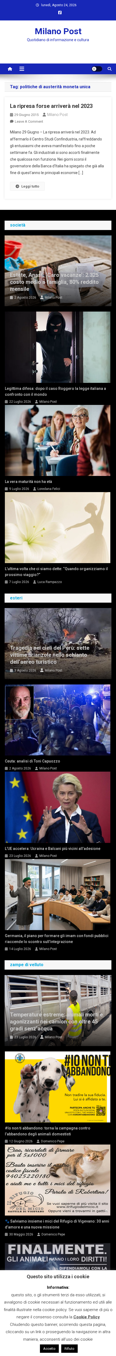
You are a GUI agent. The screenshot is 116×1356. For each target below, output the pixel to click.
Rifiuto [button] (69, 1349)
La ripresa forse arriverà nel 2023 (51, 106)
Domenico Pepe (52, 1141)
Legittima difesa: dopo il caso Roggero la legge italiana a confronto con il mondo (55, 391)
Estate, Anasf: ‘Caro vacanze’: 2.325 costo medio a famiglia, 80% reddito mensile (54, 282)
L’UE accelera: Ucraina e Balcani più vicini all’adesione (52, 848)
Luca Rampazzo (49, 582)
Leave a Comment (29, 121)
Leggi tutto (30, 186)
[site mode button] (96, 69)
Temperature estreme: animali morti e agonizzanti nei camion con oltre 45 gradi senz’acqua (56, 1021)
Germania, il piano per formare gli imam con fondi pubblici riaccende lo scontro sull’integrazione (56, 939)
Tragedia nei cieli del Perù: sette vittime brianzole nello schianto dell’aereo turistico (49, 655)
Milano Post (58, 31)
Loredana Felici (48, 489)
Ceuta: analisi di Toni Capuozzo (32, 761)
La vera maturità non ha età (28, 481)
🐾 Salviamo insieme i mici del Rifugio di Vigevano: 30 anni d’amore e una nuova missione (57, 1224)
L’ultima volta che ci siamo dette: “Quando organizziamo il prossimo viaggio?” (56, 572)
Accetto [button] (49, 1349)
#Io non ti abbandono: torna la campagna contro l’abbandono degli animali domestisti (47, 1131)
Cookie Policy (86, 1317)
